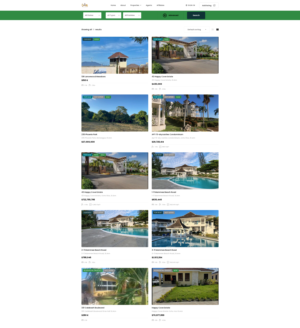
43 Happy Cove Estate (162, 76)
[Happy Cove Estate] (185, 286)
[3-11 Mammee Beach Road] (185, 228)
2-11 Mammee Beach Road (93, 250)
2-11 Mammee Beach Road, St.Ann (95, 253)
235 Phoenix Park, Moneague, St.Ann (96, 138)
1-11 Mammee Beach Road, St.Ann (166, 195)
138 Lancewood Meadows (93, 76)
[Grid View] (217, 29)
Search (196, 15)
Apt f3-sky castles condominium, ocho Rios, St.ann (173, 138)
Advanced (173, 15)
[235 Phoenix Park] (114, 112)
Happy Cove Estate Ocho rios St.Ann (167, 311)
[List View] (213, 29)
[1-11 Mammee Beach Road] (185, 170)
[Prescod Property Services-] (84, 5)
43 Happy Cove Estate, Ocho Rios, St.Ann (98, 195)
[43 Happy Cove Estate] (185, 55)
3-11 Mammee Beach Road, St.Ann (166, 253)
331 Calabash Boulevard (92, 307)
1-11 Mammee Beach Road (164, 192)
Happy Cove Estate (161, 307)
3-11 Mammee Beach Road (164, 250)
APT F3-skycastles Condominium (167, 134)
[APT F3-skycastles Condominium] (185, 112)
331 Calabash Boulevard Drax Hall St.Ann (98, 311)
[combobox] (92, 15)
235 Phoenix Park (89, 134)
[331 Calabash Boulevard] (114, 286)
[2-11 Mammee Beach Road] (114, 228)
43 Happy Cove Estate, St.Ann (164, 80)
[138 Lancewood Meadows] (114, 55)
